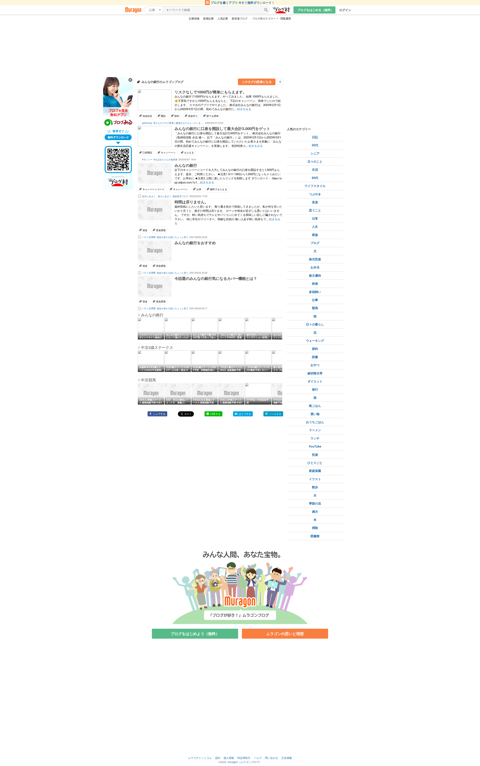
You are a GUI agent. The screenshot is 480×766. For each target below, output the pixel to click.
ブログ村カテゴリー (264, 18)
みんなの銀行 (186, 165)
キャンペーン (168, 152)
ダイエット (315, 381)
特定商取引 (243, 758)
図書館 (315, 536)
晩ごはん (315, 405)
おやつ (315, 365)
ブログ (315, 243)
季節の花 (315, 503)
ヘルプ (258, 758)
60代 (315, 178)
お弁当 (315, 267)
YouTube (315, 446)
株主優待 (315, 275)
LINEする (215, 414)
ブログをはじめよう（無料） (195, 633)
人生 (315, 226)
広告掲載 (286, 758)
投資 (315, 454)
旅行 (315, 389)
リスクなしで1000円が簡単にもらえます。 (211, 92)
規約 (217, 758)
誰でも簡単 (212, 116)
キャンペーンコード (153, 189)
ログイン (345, 10)
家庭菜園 (315, 471)
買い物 (315, 414)
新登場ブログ (240, 18)
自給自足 (147, 116)
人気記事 (223, 18)
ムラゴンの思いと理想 (285, 633)
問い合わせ (271, 758)
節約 (176, 116)
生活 (315, 169)
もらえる (189, 152)
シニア (315, 153)
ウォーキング (315, 340)
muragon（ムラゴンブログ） (244, 762)
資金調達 (161, 230)
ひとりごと (315, 462)
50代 (315, 145)
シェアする (159, 414)
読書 (315, 357)
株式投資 (315, 259)
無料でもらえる (218, 189)
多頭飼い (315, 292)
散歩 (315, 487)
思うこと (315, 210)
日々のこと (315, 161)
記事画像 (194, 18)
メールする (275, 414)
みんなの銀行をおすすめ (195, 242)
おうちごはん (315, 422)
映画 (315, 283)
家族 (315, 235)
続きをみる (244, 109)
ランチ (315, 438)
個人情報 (229, 758)
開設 (163, 116)
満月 (315, 511)
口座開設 (147, 152)
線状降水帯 (315, 373)
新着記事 (208, 18)
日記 (315, 137)
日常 (315, 218)
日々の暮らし (315, 324)
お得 (198, 189)
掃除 (315, 528)
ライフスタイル (315, 186)
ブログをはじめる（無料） (315, 10)
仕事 (315, 300)
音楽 (315, 202)
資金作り (193, 116)
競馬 (315, 308)
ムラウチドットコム (200, 758)
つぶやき (315, 194)
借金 (144, 230)
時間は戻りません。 (191, 201)
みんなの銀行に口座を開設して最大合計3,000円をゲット (222, 128)
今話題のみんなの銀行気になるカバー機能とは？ (216, 278)
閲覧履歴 (285, 18)
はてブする (245, 414)
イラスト (315, 479)
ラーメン (315, 430)
